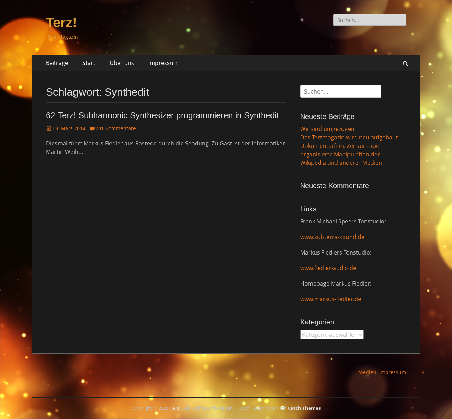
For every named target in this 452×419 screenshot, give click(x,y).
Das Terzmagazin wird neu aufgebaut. (349, 137)
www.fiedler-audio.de (328, 268)
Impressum (163, 63)
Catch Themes (304, 408)
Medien (367, 372)
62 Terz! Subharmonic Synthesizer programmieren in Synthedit (162, 115)
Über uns (121, 63)
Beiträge (57, 63)
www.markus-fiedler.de (330, 299)
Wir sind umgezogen (327, 129)
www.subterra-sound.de (332, 237)
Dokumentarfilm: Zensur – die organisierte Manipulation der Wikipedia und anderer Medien (341, 154)
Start (88, 63)
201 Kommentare (115, 128)
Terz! (61, 22)
